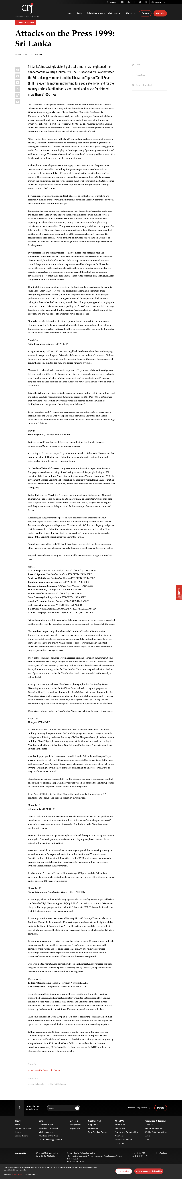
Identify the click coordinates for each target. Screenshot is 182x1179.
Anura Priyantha (36, 1084)
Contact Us (119, 1143)
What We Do (120, 1124)
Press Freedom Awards (97, 1132)
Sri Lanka (55, 1070)
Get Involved (94, 1120)
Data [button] (79, 13)
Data (41, 1120)
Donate (145, 13)
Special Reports (21, 1135)
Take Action (93, 1128)
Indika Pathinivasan (56, 1084)
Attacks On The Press (25, 22)
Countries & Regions (155, 1120)
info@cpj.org (161, 1153)
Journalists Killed (46, 1124)
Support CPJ (93, 1124)
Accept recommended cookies (149, 1171)
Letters (18, 1132)
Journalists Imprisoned (48, 1128)
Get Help (160, 13)
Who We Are (120, 1128)
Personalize (123, 1171)
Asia (147, 1139)
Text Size (140, 75)
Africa (147, 1135)
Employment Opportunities (126, 1132)
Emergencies (75, 1124)
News (18, 1120)
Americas (149, 1124)
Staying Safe (75, 1128)
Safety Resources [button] (95, 13)
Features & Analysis (23, 1128)
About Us (119, 1120)
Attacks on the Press (38, 1070)
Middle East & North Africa (156, 1132)
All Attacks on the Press (48, 1135)
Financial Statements (123, 1139)
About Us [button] (130, 13)
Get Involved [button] (114, 13)
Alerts (17, 1124)
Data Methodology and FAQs (50, 1139)
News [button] (69, 13)
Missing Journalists (46, 1132)
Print (138, 65)
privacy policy (17, 1174)
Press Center (120, 1135)
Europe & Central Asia (154, 1128)
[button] (164, 2)
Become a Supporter (137, 1107)
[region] (91, 1171)
